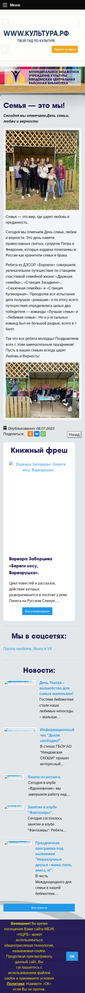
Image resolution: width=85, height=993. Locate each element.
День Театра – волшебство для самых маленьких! (56, 688)
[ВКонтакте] (36, 434)
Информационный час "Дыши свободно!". (57, 735)
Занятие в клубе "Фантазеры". (42, 809)
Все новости (39, 907)
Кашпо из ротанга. (44, 776)
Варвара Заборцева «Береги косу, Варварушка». (30, 565)
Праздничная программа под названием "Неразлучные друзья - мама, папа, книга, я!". (53, 856)
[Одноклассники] (30, 434)
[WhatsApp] (43, 434)
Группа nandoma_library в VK (27, 648)
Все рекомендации (37, 611)
